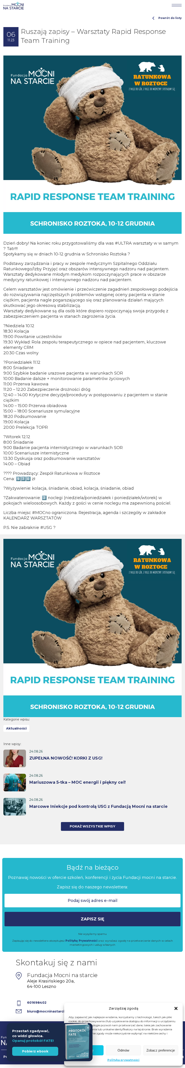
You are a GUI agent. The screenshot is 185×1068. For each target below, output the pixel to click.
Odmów (123, 1050)
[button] (176, 1008)
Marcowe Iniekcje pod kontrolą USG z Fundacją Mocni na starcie (98, 806)
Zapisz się (92, 919)
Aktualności (16, 728)
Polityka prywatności (123, 1060)
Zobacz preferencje (160, 1050)
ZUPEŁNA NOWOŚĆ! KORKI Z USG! (65, 758)
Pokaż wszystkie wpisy (92, 826)
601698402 (37, 1003)
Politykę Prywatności (81, 940)
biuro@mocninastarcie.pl (49, 1011)
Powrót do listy (170, 18)
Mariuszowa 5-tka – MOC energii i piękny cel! (77, 782)
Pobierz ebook (35, 1051)
